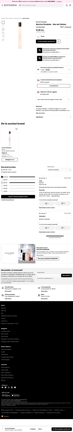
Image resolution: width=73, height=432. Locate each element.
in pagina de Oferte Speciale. (20, 399)
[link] (18, 196)
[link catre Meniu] (2, 5)
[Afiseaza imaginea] (3, 22)
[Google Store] (6, 395)
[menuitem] (66, 5)
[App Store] (15, 395)
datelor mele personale (19, 281)
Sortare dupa (50, 166)
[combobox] (59, 169)
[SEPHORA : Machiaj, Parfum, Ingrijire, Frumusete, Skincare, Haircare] (10, 5)
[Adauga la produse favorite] (16, 129)
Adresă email (40, 272)
